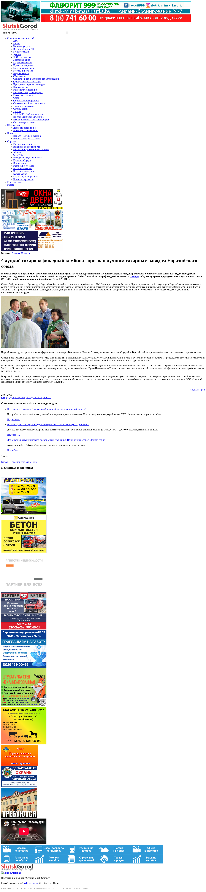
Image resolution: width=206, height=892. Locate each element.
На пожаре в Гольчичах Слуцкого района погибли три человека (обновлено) (46, 409)
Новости (11, 133)
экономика (31, 462)
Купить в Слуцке (22, 160)
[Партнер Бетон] (23, 628)
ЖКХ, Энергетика (22, 57)
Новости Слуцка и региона (27, 136)
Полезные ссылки (22, 168)
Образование (20, 76)
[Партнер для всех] (23, 590)
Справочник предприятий (20, 38)
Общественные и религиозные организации (36, 79)
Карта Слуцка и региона (25, 176)
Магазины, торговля (23, 68)
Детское (17, 54)
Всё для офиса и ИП (23, 49)
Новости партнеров (23, 179)
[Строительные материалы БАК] (32, 250)
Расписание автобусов (24, 144)
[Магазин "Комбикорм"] (23, 743)
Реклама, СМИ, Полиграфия (28, 92)
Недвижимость (21, 73)
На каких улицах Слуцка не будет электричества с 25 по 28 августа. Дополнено (48, 424)
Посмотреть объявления (25, 130)
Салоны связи (20, 108)
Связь (16, 98)
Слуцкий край (197, 389)
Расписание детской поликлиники (31, 149)
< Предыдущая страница (14, 397)
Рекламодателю (15, 182)
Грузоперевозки (21, 51)
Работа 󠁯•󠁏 (11, 184)
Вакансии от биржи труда (26, 146)
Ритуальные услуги (23, 95)
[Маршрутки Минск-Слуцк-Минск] (23, 513)
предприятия (18, 462)
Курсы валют (20, 174)
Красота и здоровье (23, 65)
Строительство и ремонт (26, 100)
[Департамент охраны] (19, 786)
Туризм (17, 111)
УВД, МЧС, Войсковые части (28, 114)
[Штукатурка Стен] (23, 705)
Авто (16, 41)
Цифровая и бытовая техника (28, 117)
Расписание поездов (23, 165)
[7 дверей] (32, 208)
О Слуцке (18, 155)
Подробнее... (13, 419)
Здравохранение (21, 60)
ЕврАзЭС (6, 462)
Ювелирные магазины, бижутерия (31, 119)
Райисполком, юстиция (25, 89)
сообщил (134, 276)
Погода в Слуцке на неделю (27, 157)
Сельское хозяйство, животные (29, 103)
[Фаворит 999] (96, 21)
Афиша (17, 152)
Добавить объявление (24, 127)
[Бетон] (23, 552)
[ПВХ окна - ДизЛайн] (32, 229)
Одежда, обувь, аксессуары (27, 81)
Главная (16, 253)
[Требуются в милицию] (19, 817)
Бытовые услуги (21, 46)
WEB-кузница (31, 883)
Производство (20, 87)
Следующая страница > (39, 397)
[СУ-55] (23, 667)
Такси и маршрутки (23, 106)
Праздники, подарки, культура (29, 84)
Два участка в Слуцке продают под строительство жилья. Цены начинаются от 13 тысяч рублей (56, 440)
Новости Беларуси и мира (26, 138)
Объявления (13, 125)
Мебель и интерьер (23, 70)
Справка (11, 141)
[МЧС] (19, 764)
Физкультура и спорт (24, 122)
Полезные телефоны (23, 171)
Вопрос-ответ (20, 163)
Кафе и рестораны (22, 62)
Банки (16, 43)
